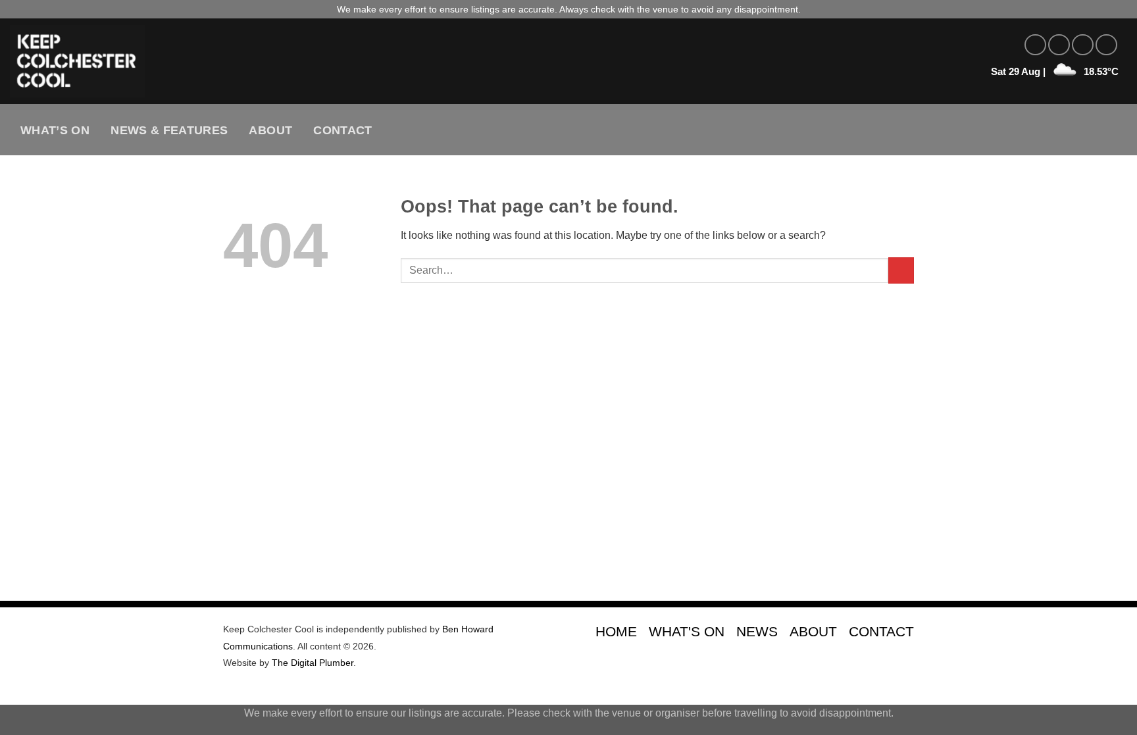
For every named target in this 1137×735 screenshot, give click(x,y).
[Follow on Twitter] (1083, 45)
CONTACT (881, 631)
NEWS (757, 631)
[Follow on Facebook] (1035, 45)
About (270, 130)
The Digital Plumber (312, 662)
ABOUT (813, 631)
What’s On (54, 130)
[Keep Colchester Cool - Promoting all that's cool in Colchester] (240, 61)
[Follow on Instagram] (1059, 45)
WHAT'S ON (686, 631)
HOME (616, 631)
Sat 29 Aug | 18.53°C (1055, 71)
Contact (342, 130)
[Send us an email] (1106, 45)
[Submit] (901, 270)
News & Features (169, 130)
